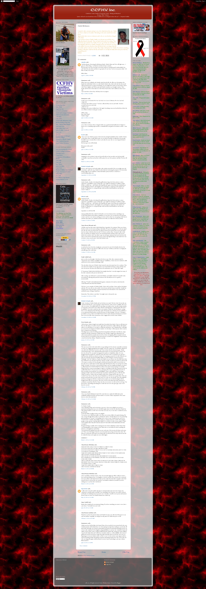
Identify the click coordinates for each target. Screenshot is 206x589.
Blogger (119, 583)
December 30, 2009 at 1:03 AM (88, 317)
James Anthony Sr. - (138, 224)
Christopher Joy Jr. (60, 153)
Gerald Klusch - (137, 231)
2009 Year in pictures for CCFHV (64, 149)
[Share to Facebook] (107, 55)
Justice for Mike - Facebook (62, 130)
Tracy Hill (58, 175)
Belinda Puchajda (85, 166)
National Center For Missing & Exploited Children (63, 136)
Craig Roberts (59, 155)
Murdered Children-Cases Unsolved (64, 170)
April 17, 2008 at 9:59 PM (87, 75)
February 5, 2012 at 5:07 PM (87, 518)
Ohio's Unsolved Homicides (62, 141)
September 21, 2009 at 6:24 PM (88, 175)
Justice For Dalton (60, 166)
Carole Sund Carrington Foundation (64, 113)
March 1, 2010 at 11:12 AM (87, 440)
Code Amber (59, 118)
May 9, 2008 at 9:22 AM (87, 93)
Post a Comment (83, 546)
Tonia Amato (59, 221)
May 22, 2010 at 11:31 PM (87, 497)
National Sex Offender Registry (63, 139)
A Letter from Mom (60, 105)
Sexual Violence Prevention (62, 143)
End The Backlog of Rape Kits (63, 122)
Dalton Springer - (137, 207)
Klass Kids (58, 134)
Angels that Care (60, 109)
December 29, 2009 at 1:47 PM (88, 296)
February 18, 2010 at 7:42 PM (88, 387)
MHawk (83, 196)
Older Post (125, 552)
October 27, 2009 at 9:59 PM (88, 240)
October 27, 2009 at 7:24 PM (88, 220)
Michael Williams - (138, 63)
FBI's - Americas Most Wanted (63, 124)
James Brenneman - (138, 216)
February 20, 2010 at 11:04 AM (88, 399)
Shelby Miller (59, 174)
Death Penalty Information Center (64, 120)
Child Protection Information (62, 115)
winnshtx (83, 62)
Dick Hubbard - (137, 195)
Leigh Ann (108, 564)
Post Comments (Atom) (89, 555)
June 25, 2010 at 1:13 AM (87, 508)
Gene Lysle (58, 162)
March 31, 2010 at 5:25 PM (87, 468)
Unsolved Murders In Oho (62, 179)
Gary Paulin (58, 160)
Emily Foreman (60, 224)
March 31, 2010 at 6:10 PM (87, 484)
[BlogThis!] (104, 55)
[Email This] (102, 55)
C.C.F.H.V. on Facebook (61, 111)
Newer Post (81, 552)
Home (104, 552)
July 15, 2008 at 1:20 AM (87, 130)
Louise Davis (59, 168)
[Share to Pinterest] (108, 55)
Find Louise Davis (60, 126)
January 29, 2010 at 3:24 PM (87, 340)
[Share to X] (105, 55)
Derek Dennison (60, 225)
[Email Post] (99, 55)
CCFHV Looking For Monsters (63, 151)
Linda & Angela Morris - (139, 257)
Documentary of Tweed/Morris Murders (63, 157)
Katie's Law (58, 132)
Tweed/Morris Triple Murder (63, 177)
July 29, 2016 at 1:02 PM (87, 542)
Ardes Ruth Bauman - (138, 240)
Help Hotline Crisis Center (62, 128)
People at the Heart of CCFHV (63, 172)
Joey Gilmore (59, 164)
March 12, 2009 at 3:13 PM (87, 161)
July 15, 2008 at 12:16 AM (87, 118)
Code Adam (58, 116)
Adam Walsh (59, 107)
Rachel (83, 135)
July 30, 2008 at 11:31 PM (87, 149)
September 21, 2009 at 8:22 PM (88, 191)
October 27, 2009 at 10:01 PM (88, 252)
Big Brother (84, 488)
